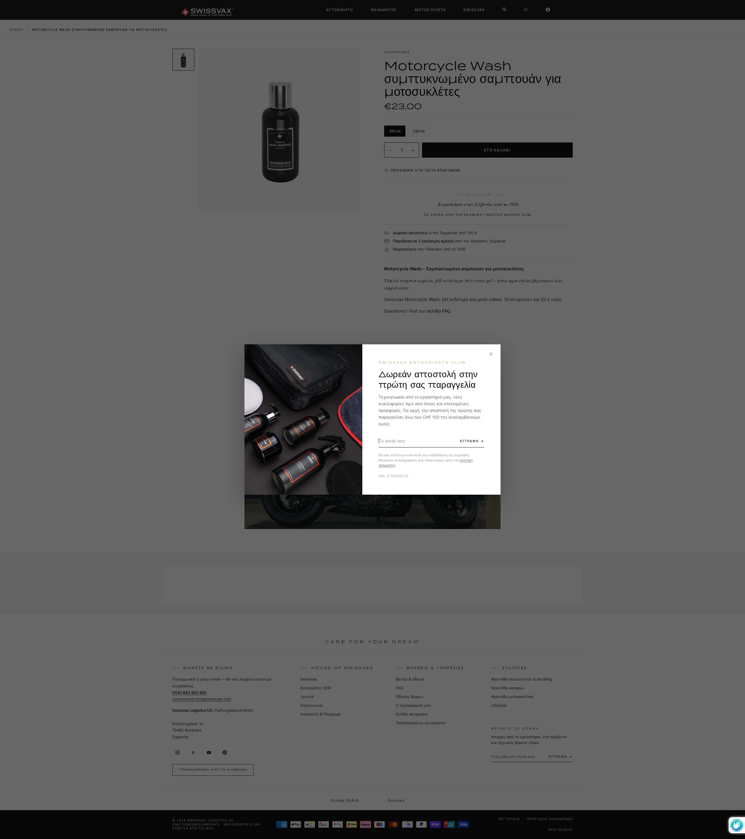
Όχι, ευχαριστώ (393, 476)
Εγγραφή (469, 441)
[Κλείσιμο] (490, 353)
